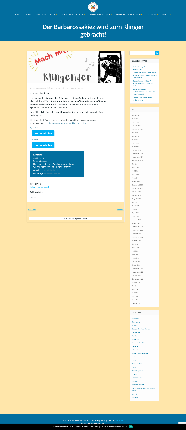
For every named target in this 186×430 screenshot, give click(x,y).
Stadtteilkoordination (45, 15)
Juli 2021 (135, 286)
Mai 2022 (135, 251)
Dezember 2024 (137, 153)
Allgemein (135, 318)
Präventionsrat (137, 378)
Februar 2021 (136, 303)
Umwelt (134, 394)
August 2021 (136, 282)
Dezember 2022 (137, 227)
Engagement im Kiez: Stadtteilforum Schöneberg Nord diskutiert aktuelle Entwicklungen (145, 75)
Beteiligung (136, 322)
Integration (136, 350)
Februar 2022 (136, 261)
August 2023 (136, 199)
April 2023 (135, 213)
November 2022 (137, 230)
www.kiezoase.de (52, 173)
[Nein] (183, 427)
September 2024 (137, 160)
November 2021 (137, 272)
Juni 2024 (135, 167)
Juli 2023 (135, 202)
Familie (134, 336)
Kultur (33, 187)
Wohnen (135, 397)
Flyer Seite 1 (34, 128)
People (134, 374)
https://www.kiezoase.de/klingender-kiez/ (68, 123)
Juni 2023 (135, 206)
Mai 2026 (135, 119)
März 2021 (135, 300)
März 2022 (135, 258)
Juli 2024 (135, 164)
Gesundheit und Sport (139, 343)
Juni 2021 (135, 289)
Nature (134, 367)
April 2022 (135, 254)
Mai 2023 (135, 209)
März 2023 (135, 216)
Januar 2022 (136, 265)
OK (131, 427)
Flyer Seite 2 (34, 140)
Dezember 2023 (137, 185)
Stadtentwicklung (138, 384)
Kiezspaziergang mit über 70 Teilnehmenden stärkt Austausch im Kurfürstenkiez (144, 83)
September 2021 (137, 279)
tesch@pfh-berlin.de (49, 170)
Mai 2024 (135, 171)
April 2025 (135, 143)
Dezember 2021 (137, 268)
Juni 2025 (135, 136)
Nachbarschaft (43, 187)
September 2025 (137, 129)
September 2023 (137, 195)
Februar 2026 (136, 126)
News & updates (137, 371)
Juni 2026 (135, 115)
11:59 (66, 88)
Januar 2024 (136, 181)
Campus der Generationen (141, 329)
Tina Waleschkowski (39, 88)
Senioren (135, 381)
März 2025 (135, 146)
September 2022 (137, 237)
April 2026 (135, 122)
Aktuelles (28, 15)
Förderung (151, 15)
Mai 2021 (135, 293)
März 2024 (135, 178)
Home (17, 15)
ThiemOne (118, 420)
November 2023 (137, 188)
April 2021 (135, 296)
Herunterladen (43, 133)
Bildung (134, 325)
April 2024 (135, 174)
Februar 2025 (136, 150)
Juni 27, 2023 (55, 88)
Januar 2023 (136, 223)
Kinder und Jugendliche (140, 353)
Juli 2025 (135, 132)
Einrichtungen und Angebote (128, 15)
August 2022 (136, 241)
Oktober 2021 (136, 275)
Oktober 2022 (136, 234)
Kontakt (165, 15)
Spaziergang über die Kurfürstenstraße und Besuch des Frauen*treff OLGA (144, 91)
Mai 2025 (135, 139)
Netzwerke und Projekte (100, 15)
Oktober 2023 (136, 192)
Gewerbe (135, 346)
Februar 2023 (136, 220)
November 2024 (137, 157)
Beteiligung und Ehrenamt (73, 15)
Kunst (134, 360)
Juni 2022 (135, 247)
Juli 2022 (135, 244)
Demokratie (136, 332)
